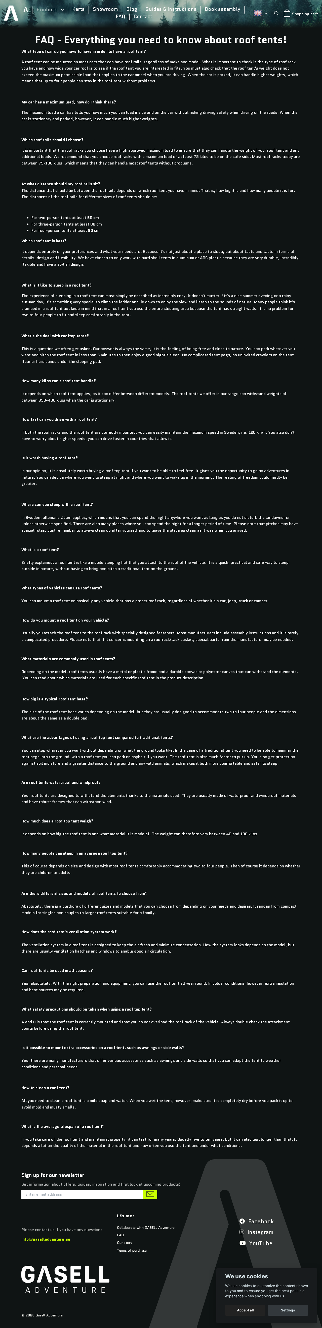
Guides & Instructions (170, 9)
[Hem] (27, 10)
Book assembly (222, 9)
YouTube (260, 1243)
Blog (131, 9)
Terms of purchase (132, 1250)
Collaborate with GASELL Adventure (146, 1227)
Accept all (245, 1310)
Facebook (260, 1221)
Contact (143, 17)
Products (47, 10)
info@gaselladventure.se (45, 1239)
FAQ (120, 17)
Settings (288, 1310)
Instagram (259, 1232)
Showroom (105, 9)
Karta (78, 9)
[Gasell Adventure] (11, 13)
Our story (124, 1242)
